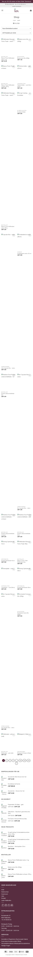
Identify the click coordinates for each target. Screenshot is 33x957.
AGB (2, 889)
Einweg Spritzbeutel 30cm (24, 587)
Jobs (2, 896)
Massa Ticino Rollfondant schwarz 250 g (7, 85)
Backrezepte (19, 939)
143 (24, 760)
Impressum (4, 894)
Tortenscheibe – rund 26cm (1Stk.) (24, 85)
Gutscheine (4, 941)
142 (20, 760)
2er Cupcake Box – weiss (7, 727)
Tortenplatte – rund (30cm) (8, 587)
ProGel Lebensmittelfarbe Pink (23, 534)
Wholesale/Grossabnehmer (22, 943)
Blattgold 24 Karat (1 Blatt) (24, 753)
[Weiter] (16, 763)
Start (14, 20)
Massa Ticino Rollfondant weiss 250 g (7, 227)
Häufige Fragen (5, 945)
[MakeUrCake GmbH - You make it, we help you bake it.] (16, 10)
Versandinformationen (7, 943)
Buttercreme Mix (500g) (23, 58)
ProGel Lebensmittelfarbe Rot (7, 394)
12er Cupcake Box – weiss (8, 368)
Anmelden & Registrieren (8, 939)
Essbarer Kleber (21, 112)
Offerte (19, 941)
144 (29, 760)
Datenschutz (5, 892)
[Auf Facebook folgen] (2, 905)
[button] (2, 10)
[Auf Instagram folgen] (5, 905)
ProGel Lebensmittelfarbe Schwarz (7, 534)
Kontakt (3, 898)
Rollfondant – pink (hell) (7, 753)
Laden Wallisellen (6, 900)
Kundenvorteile (12, 941)
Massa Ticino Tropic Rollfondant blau (22, 561)
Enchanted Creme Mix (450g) (23, 613)
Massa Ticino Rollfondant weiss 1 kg (7, 58)
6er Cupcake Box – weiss (23, 508)
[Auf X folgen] (8, 905)
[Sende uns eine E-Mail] (11, 905)
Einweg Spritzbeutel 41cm (8, 560)
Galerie (26, 939)
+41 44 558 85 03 (6, 919)
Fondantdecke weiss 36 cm (24, 253)
